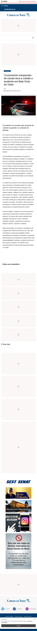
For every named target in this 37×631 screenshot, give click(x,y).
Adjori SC (21, 1)
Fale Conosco (18, 616)
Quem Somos (27, 616)
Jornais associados (30, 1)
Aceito (18, 625)
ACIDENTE (7, 71)
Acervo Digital (9, 616)
